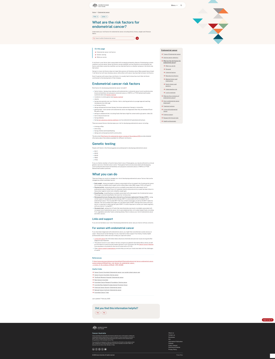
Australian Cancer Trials (101, 292)
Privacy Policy (172, 349)
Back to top (266, 320)
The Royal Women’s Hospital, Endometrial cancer (108, 277)
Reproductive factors (172, 76)
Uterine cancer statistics (170, 57)
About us (171, 333)
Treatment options (168, 106)
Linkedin (93, 349)
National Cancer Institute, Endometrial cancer (107, 290)
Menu (173, 5)
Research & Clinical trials (170, 118)
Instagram (99, 349)
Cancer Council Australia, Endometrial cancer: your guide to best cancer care (117, 272)
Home (94, 12)
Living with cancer (99, 238)
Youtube (105, 349)
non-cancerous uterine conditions (109, 120)
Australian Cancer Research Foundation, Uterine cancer (110, 282)
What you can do (102, 57)
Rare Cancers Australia (101, 280)
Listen (103, 16)
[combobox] (113, 38)
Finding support (168, 114)
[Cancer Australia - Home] (100, 5)
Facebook (96, 349)
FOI (169, 339)
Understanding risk (171, 89)
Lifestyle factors (171, 72)
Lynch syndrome (170, 92)
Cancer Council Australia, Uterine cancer (106, 275)
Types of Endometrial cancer (172, 54)
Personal (168, 69)
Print (94, 16)
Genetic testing (101, 54)
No (104, 312)
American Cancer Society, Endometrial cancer (107, 287)
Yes (98, 312)
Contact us (171, 335)
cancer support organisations (107, 248)
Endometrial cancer (104, 12)
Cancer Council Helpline (146, 244)
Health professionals (169, 121)
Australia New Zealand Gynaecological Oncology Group (110, 285)
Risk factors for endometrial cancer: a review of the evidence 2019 (120, 136)
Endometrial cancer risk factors (106, 52)
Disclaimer (171, 337)
